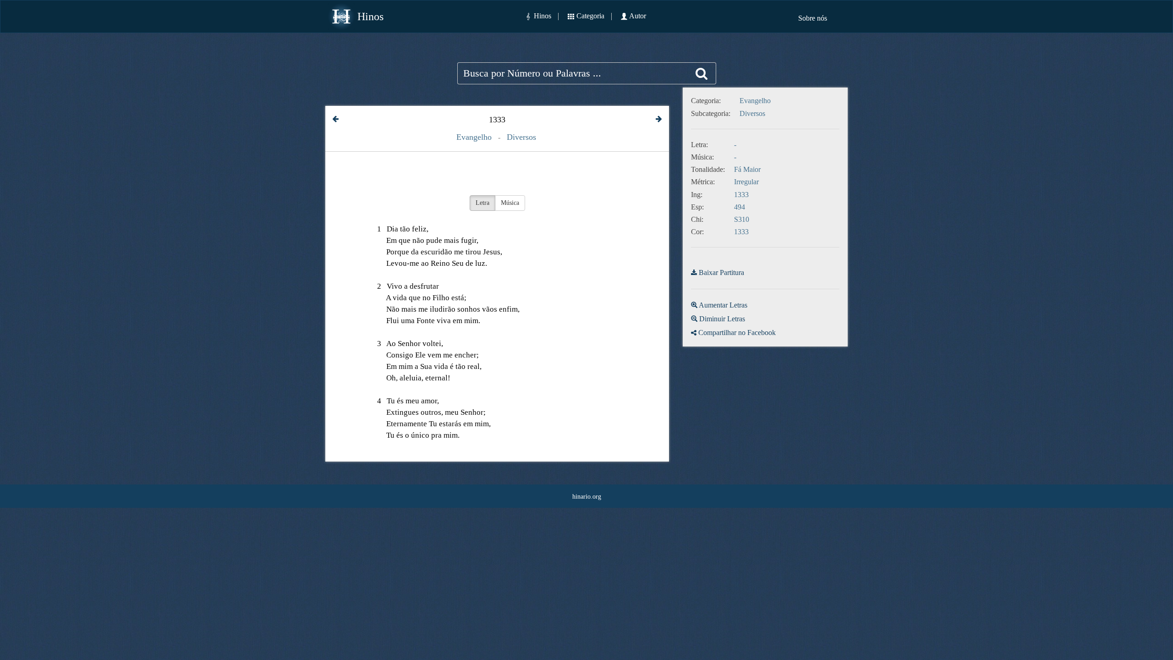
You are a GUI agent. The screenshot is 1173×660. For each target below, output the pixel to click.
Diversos (521, 137)
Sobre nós (812, 18)
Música (510, 202)
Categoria (590, 16)
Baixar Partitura (721, 272)
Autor (637, 16)
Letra (482, 202)
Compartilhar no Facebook (737, 332)
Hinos (370, 16)
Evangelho (474, 137)
